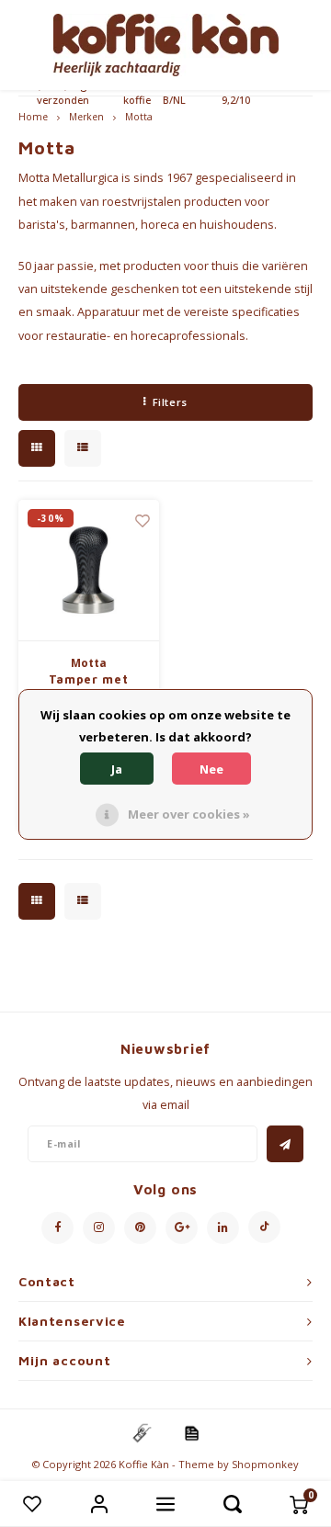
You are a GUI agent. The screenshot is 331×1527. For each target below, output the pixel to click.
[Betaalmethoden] (141, 1432)
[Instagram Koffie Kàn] (99, 1228)
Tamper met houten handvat (88, 688)
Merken (86, 116)
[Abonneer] (285, 1143)
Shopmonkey (265, 1464)
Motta (139, 116)
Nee (211, 769)
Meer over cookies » (189, 814)
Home (33, 116)
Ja (116, 769)
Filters (170, 402)
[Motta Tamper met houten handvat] (88, 570)
